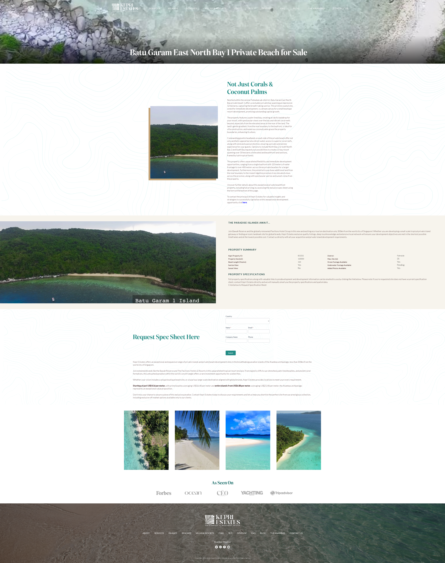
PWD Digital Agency (243, 558)
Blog (263, 533)
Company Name (232, 337)
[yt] (228, 547)
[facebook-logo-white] (224, 547)
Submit (230, 353)
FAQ (253, 533)
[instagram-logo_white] (220, 547)
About (146, 533)
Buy (230, 533)
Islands (172, 533)
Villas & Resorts (205, 533)
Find (221, 533)
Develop (242, 533)
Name (228, 328)
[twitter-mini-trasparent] (216, 547)
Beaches (186, 533)
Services (159, 533)
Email (250, 328)
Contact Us (296, 533)
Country (229, 316)
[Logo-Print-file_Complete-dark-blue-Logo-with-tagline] (125, 7)
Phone (250, 337)
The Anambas (277, 533)
